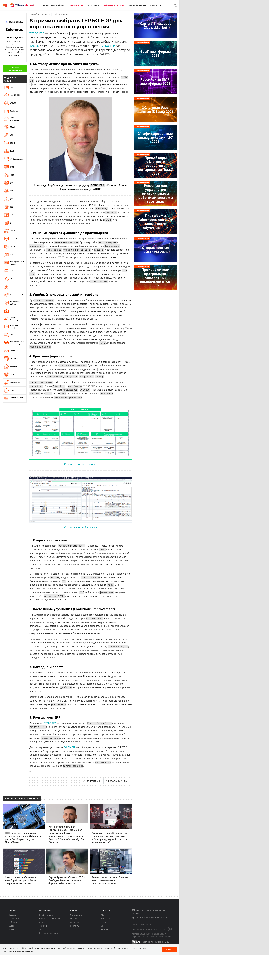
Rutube (104, 929)
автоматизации (99, 281)
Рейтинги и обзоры (113, 5)
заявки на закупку (118, 646)
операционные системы (73, 365)
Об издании (76, 915)
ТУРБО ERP (36, 33)
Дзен (103, 922)
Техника (43, 925)
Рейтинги (13, 922)
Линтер (100, 376)
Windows (35, 393)
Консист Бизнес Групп (99, 723)
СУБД (102, 549)
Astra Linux (59, 386)
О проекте (155, 5)
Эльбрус (84, 389)
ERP (82, 592)
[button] (175, 6)
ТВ (40, 929)
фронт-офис (50, 596)
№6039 (34, 46)
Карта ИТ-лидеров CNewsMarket (156, 25)
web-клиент (106, 393)
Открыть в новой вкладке (80, 464)
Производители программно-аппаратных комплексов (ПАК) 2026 (155, 277)
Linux (49, 393)
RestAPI (55, 577)
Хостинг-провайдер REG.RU (156, 941)
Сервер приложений (41, 382)
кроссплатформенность (72, 545)
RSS (137, 914)
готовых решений (73, 765)
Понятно (169, 949)
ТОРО (103, 342)
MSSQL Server (55, 376)
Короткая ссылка (117, 781)
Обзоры (12, 925)
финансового (112, 245)
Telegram (105, 918)
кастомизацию (94, 618)
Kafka (110, 584)
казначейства (53, 249)
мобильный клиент (40, 346)
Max (103, 915)
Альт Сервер (75, 386)
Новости (12, 915)
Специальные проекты (50, 918)
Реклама (74, 918)
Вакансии (74, 922)
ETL (64, 581)
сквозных (111, 212)
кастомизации (103, 762)
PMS (61, 596)
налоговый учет (107, 242)
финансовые (106, 592)
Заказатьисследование (15, 68)
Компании (93, 5)
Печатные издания (48, 933)
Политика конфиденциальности (151, 917)
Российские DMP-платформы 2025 (155, 81)
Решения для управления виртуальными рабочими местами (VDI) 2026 (155, 193)
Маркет (43, 922)
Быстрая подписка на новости (150, 910)
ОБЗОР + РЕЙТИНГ (142, 42)
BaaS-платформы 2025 (155, 53)
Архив (11, 929)
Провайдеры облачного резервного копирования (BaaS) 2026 (155, 165)
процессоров (70, 389)
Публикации (76, 5)
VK (102, 925)
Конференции (46, 915)
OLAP (109, 219)
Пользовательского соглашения (18, 951)
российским (36, 245)
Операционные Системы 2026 (155, 249)
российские (36, 386)
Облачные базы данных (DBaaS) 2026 (155, 109)
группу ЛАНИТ (38, 726)
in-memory (101, 208)
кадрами (99, 249)
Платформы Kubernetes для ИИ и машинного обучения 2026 (155, 221)
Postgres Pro (86, 376)
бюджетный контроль (66, 242)
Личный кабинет (137, 5)
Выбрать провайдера (54, 5)
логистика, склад (51, 737)
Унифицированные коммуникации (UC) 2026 (155, 137)
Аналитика (13, 918)
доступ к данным (91, 577)
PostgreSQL (71, 376)
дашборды (66, 687)
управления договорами (77, 249)
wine (63, 393)
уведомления (58, 704)
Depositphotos (148, 924)
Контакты (74, 925)
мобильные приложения (68, 397)
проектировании (44, 300)
